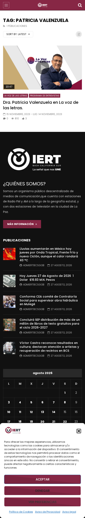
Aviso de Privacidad (47, 511)
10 (8, 412)
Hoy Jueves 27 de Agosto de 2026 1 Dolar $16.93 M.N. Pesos (47, 278)
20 (42, 422)
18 (20, 422)
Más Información (21, 224)
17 (8, 422)
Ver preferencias (42, 502)
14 (53, 412)
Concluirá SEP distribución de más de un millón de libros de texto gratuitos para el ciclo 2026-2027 (50, 324)
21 (53, 422)
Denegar (42, 490)
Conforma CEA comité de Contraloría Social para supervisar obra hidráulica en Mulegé (49, 300)
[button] (79, 431)
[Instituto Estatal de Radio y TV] (42, 5)
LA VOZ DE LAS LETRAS (15, 95)
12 (31, 412)
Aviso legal (69, 511)
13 (42, 412)
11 (20, 412)
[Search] (80, 5)
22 (65, 422)
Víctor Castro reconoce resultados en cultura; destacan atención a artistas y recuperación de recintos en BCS (49, 347)
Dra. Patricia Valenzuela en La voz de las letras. (40, 105)
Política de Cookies (21, 511)
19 (31, 422)
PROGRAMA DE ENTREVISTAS (44, 95)
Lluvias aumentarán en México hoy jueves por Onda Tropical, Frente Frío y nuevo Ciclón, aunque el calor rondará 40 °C (49, 254)
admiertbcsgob (33, 265)
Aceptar (43, 479)
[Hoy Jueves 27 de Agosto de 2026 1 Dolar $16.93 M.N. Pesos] (9, 281)
